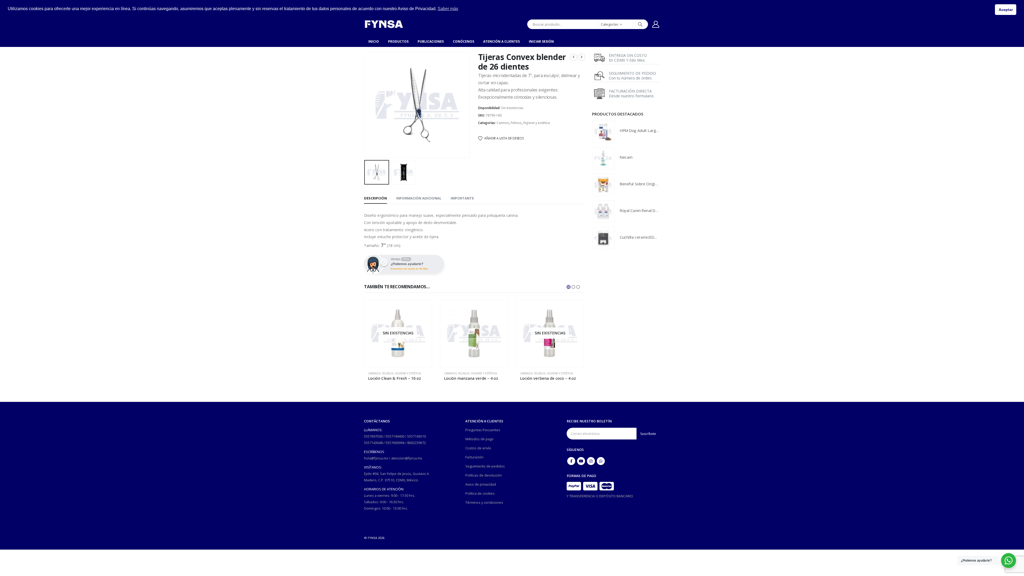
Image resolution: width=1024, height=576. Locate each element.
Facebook (571, 461)
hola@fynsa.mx (376, 458)
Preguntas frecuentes (482, 430)
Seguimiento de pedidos (485, 466)
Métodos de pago (479, 439)
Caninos (503, 123)
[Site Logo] (383, 24)
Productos (398, 41)
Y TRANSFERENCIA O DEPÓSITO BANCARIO (600, 496)
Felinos (516, 123)
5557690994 (395, 443)
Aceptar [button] (1006, 9)
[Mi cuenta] (656, 24)
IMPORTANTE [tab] (462, 198)
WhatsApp (601, 461)
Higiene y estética (536, 123)
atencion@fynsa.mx (406, 458)
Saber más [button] (448, 8)
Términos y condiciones (484, 502)
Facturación (474, 457)
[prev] (573, 57)
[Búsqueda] (640, 24)
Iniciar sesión (541, 41)
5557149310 (416, 436)
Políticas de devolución (483, 475)
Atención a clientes (501, 41)
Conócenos (463, 41)
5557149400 (395, 436)
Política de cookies (480, 493)
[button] (365, 105)
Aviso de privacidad (480, 484)
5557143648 (373, 443)
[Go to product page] (398, 333)
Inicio (373, 41)
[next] (581, 57)
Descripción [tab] (375, 198)
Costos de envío (478, 448)
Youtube (581, 461)
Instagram (591, 461)
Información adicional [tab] (418, 198)
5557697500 (373, 436)
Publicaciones (431, 41)
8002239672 (416, 443)
